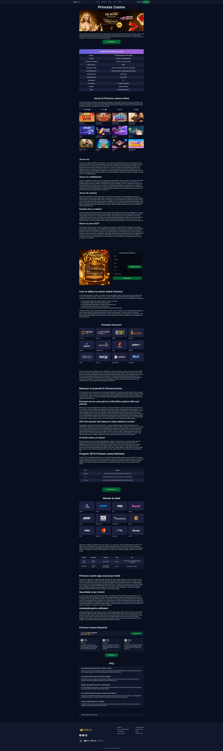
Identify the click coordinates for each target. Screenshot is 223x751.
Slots (135, 109)
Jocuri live (102, 109)
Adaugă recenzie (136, 633)
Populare (86, 109)
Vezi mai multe (111, 654)
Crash (118, 109)
